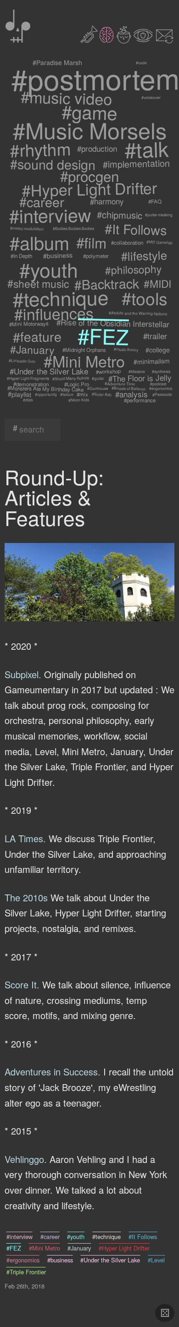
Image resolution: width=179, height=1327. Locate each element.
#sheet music (38, 283)
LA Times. (25, 838)
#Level (156, 1260)
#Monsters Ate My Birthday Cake (45, 388)
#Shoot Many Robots (70, 378)
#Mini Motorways (29, 323)
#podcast (158, 384)
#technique (60, 297)
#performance (140, 400)
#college (157, 350)
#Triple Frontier (26, 1271)
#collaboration (128, 242)
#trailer (155, 336)
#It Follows (136, 228)
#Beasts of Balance (128, 388)
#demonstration (31, 383)
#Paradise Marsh (57, 63)
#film (91, 242)
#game (90, 112)
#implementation (136, 164)
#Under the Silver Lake (49, 371)
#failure (66, 394)
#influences (54, 313)
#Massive (136, 371)
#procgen (89, 175)
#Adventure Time (120, 384)
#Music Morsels (89, 130)
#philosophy (133, 269)
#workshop (108, 371)
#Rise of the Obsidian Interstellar (112, 323)
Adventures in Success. (53, 1071)
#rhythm (40, 148)
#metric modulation (27, 228)
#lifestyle (144, 256)
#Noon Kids (78, 400)
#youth (49, 269)
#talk (146, 149)
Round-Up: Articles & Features (54, 497)
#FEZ (103, 336)
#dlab (28, 400)
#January (32, 350)
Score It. (22, 984)
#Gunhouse (97, 388)
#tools (145, 298)
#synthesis (160, 371)
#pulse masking (159, 215)
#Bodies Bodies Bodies (73, 228)
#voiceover (150, 97)
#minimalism (152, 361)
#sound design (52, 164)
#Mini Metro (84, 361)
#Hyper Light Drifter (89, 189)
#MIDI (157, 283)
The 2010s (26, 897)
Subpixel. (23, 674)
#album (39, 242)
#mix (82, 394)
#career (41, 201)
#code (141, 63)
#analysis (132, 394)
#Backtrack (106, 283)
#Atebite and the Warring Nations (138, 313)
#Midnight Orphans (84, 349)
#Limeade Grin (21, 361)
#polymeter (96, 255)
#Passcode (162, 394)
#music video (66, 97)
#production (97, 148)
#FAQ (155, 201)
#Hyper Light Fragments (28, 378)
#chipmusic (120, 214)
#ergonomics (160, 388)
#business (58, 255)
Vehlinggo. (26, 1159)
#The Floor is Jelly (139, 378)
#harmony (107, 201)
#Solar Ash (102, 394)
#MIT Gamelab (159, 242)
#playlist (19, 394)
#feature (37, 336)
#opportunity (46, 394)
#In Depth (22, 255)
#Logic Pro (76, 383)
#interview (50, 215)
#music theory (125, 350)
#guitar (98, 378)
